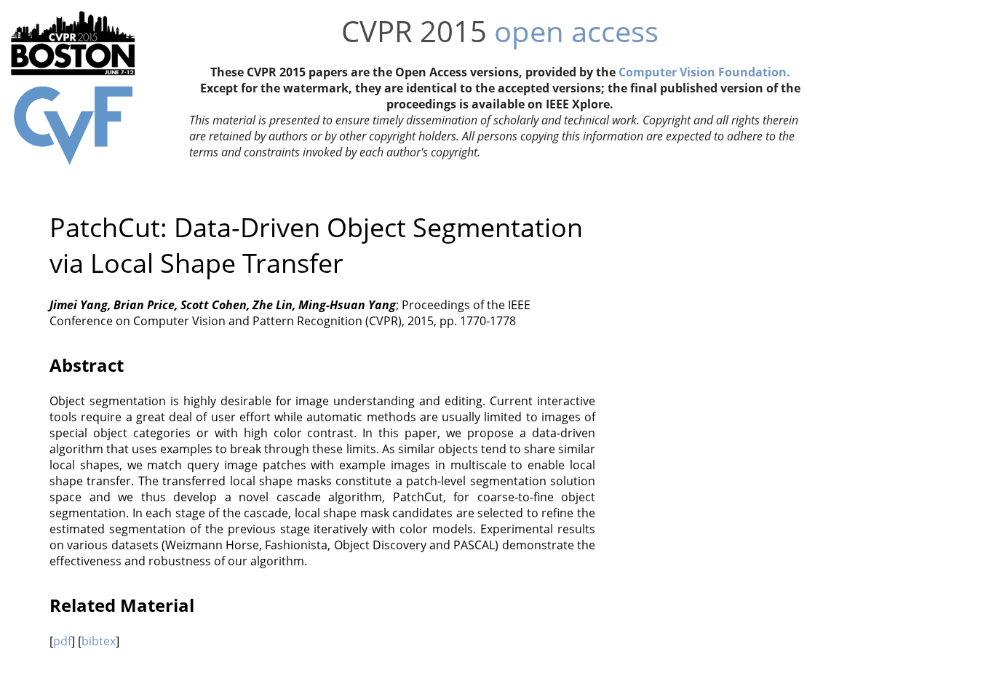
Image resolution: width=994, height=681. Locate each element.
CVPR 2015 (414, 31)
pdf (62, 641)
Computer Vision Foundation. (704, 72)
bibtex (98, 641)
